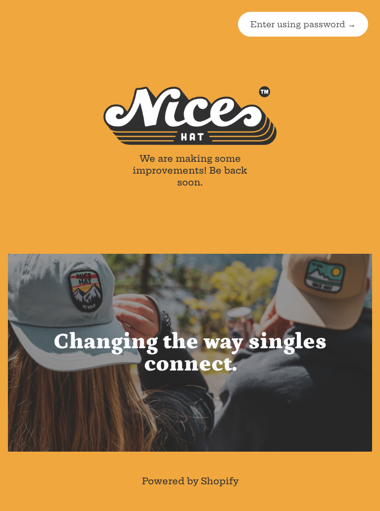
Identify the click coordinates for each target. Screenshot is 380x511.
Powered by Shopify (190, 481)
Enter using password (303, 24)
